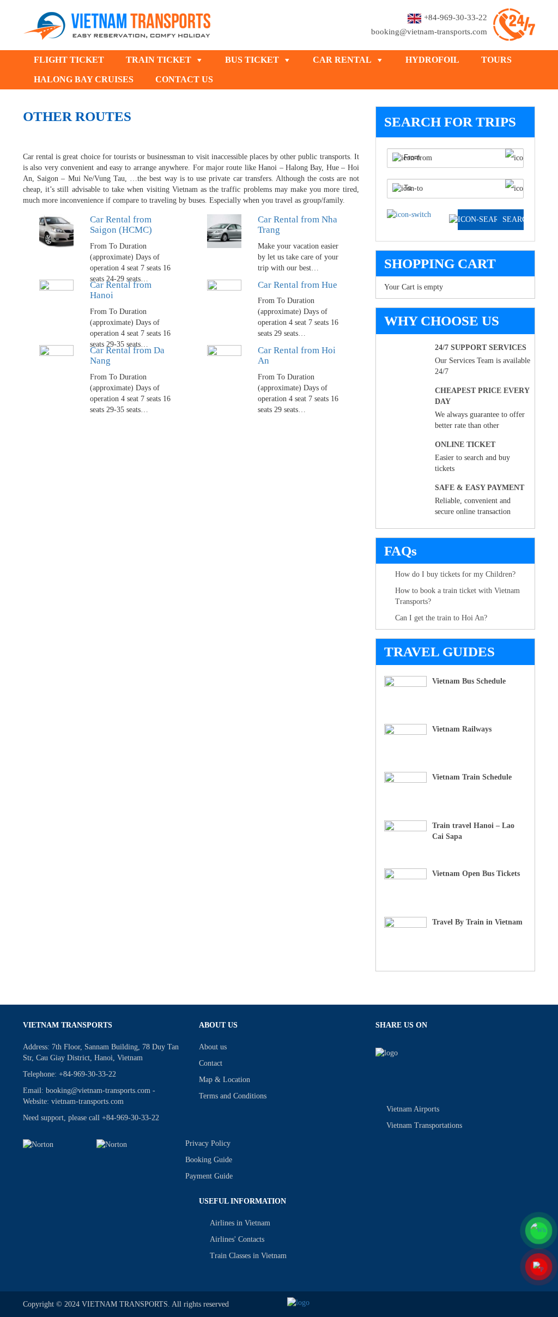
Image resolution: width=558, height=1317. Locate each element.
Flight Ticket (69, 59)
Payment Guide (209, 1176)
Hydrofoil (432, 59)
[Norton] (53, 1144)
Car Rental (342, 59)
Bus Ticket (252, 59)
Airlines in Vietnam (240, 1223)
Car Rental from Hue (297, 285)
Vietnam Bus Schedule (469, 681)
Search (513, 219)
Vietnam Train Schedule (472, 777)
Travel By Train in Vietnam (477, 922)
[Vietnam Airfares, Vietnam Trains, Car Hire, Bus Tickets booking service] (117, 24)
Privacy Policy (208, 1143)
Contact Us (184, 79)
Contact (210, 1063)
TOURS (496, 59)
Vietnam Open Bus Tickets (476, 873)
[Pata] (126, 1144)
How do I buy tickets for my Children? (455, 574)
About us (213, 1047)
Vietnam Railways (462, 729)
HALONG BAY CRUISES (84, 79)
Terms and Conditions (232, 1096)
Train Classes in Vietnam (248, 1256)
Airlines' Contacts (237, 1239)
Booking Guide (208, 1160)
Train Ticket (158, 59)
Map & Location (224, 1080)
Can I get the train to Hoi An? (441, 618)
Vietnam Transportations (424, 1125)
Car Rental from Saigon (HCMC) (121, 224)
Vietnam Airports (412, 1109)
